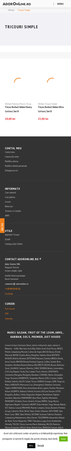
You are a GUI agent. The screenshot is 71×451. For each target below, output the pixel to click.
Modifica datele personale (16, 165)
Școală (7, 239)
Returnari (9, 206)
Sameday (9, 318)
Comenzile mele (12, 156)
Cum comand (10, 192)
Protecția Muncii (18, 103)
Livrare (8, 201)
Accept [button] (63, 439)
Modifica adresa (11, 161)
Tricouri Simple (32, 103)
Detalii (40, 445)
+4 (12, 288)
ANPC (7, 215)
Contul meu (10, 152)
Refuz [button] (31, 445)
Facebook (9, 293)
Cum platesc (10, 197)
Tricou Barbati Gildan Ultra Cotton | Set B (51, 109)
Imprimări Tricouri (12, 234)
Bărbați (11, 10)
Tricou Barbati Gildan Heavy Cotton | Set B (18, 109)
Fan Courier (10, 308)
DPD (7, 313)
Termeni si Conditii (13, 210)
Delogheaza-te (11, 170)
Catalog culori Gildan (14, 243)
